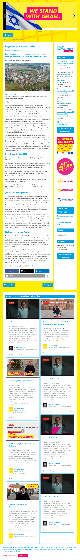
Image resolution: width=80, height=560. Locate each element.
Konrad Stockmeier (20, 347)
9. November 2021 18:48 (30, 536)
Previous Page (9, 285)
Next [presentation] (74, 16)
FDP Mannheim (53, 345)
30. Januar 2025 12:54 (65, 524)
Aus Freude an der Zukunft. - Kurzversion (22, 322)
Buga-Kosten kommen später (20, 46)
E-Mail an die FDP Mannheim (66, 256)
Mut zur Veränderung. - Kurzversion (54, 379)
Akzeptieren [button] (22, 555)
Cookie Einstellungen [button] (9, 555)
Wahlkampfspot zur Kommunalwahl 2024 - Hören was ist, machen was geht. (56, 323)
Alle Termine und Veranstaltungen (65, 130)
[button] (38, 31)
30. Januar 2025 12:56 (31, 349)
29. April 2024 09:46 (64, 347)
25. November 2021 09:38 (19, 473)
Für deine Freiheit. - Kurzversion (53, 438)
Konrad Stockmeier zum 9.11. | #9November (18, 506)
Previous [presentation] (5, 16)
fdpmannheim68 (53, 347)
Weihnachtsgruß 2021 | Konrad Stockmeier (22, 381)
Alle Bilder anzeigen (11, 94)
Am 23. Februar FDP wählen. (52, 497)
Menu (9, 35)
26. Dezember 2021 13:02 (19, 412)
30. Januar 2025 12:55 (65, 406)
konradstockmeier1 (19, 349)
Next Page (47, 285)
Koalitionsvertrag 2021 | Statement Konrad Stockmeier (22, 445)
